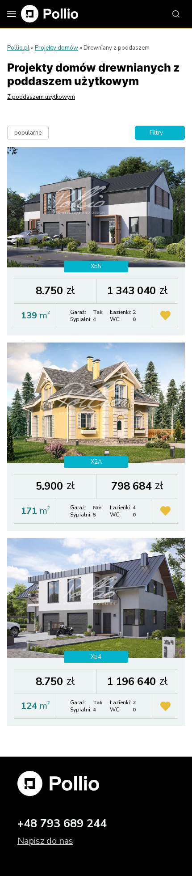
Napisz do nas (45, 841)
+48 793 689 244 (62, 823)
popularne (28, 133)
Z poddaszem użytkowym (41, 97)
